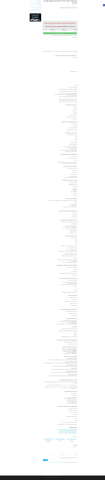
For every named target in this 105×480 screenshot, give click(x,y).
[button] (104, 5)
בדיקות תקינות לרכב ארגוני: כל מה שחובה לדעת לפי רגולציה (67, 431)
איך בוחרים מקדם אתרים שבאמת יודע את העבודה (36, 9)
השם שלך (75, 29)
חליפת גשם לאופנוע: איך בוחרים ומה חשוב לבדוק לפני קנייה (67, 430)
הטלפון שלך (52, 29)
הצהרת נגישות (55, 477)
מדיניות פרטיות (47, 477)
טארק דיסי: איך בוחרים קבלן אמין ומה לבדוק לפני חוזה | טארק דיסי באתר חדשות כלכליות (48, 439)
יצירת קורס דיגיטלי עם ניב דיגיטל (65, 385)
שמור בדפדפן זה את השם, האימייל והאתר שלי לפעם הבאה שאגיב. (68, 457)
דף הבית (59, 477)
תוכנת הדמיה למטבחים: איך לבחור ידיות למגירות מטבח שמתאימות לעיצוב (71, 439)
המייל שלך (63, 29)
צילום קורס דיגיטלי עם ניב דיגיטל (58, 387)
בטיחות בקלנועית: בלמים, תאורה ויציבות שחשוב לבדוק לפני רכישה (66, 429)
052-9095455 (64, 26)
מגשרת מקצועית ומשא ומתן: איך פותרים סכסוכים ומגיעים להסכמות (60, 439)
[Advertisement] (60, 15)
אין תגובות (67, 5)
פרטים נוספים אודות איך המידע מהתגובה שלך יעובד (56, 462)
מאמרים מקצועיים (51, 477)
